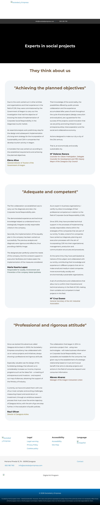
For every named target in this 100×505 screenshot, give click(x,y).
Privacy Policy (32, 445)
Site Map (55, 445)
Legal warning (32, 441)
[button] (70, 9)
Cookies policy (32, 448)
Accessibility (57, 441)
